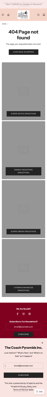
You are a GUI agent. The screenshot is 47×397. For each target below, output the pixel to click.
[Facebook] (17, 314)
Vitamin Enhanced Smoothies (23, 289)
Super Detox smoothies (23, 114)
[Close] (42, 343)
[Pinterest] (29, 314)
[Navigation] (3, 15)
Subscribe (23, 334)
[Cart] (44, 15)
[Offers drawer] (8, 15)
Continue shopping (23, 52)
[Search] (38, 15)
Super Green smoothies (23, 231)
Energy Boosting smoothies (23, 171)
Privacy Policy (26, 386)
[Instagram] (23, 314)
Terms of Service (20, 389)
